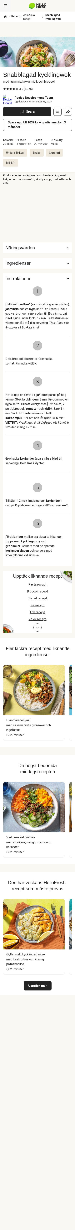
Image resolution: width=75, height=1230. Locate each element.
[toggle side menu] (5, 6)
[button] (37, 263)
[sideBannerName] (37, 214)
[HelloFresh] (38, 6)
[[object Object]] (57, 112)
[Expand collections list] (37, 627)
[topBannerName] (37, 29)
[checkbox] (4, 88)
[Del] (68, 112)
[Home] (5, 16)
